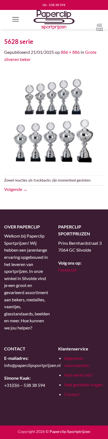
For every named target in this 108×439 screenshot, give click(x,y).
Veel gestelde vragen (83, 384)
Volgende (15, 189)
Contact (71, 394)
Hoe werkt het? (78, 374)
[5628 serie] (54, 118)
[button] (15, 19)
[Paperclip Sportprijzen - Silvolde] (54, 19)
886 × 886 (70, 52)
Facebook (67, 269)
